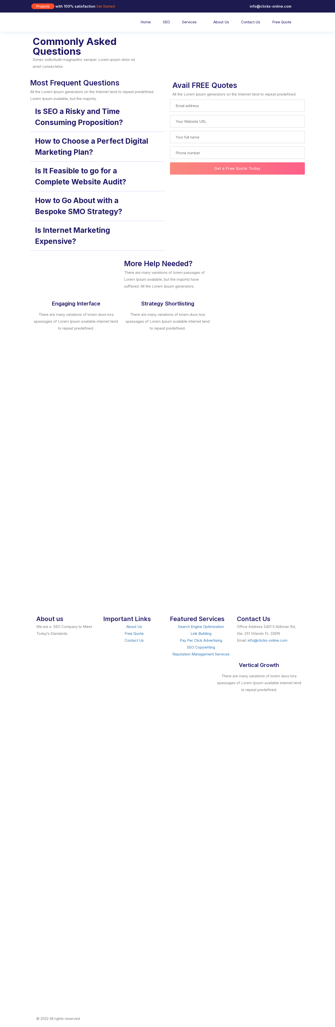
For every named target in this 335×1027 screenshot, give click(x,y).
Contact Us (250, 22)
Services (189, 22)
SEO (166, 22)
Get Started (105, 6)
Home (146, 22)
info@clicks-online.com (267, 640)
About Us (221, 22)
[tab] (97, 117)
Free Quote (281, 22)
